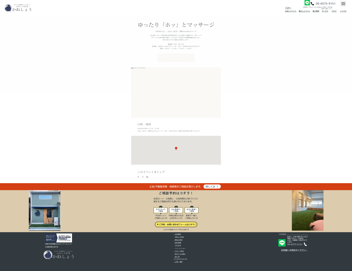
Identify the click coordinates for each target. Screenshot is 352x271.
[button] (312, 3)
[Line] (307, 2)
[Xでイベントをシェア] (143, 177)
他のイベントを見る (176, 58)
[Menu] (343, 3)
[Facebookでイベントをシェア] (138, 177)
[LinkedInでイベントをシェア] (147, 177)
